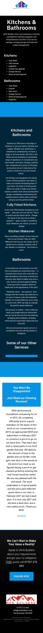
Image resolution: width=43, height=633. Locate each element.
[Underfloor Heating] (21, 355)
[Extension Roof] (21, 356)
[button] (21, 14)
